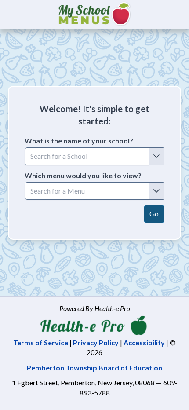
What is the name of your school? (79, 140)
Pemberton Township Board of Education (94, 367)
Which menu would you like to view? (83, 175)
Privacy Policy (96, 342)
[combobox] (87, 156)
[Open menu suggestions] (156, 191)
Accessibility (144, 342)
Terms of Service (40, 342)
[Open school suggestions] (156, 156)
